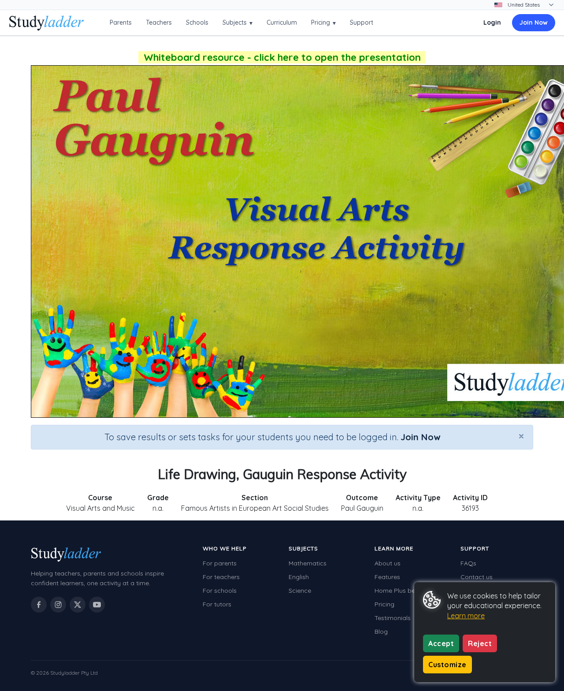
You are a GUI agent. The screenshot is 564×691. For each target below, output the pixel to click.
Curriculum (282, 22)
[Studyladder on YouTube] (97, 605)
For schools (220, 590)
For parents (220, 563)
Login (492, 22)
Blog (381, 631)
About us (388, 563)
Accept (441, 643)
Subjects (237, 23)
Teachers (159, 22)
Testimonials (393, 618)
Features (387, 577)
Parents (121, 22)
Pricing (323, 23)
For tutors (217, 604)
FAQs (468, 563)
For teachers (221, 577)
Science (300, 590)
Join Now (533, 22)
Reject (480, 643)
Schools (197, 22)
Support (361, 22)
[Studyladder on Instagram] (58, 605)
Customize (447, 664)
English (299, 577)
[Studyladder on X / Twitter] (77, 605)
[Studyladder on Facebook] (39, 605)
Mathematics (308, 563)
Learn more (466, 615)
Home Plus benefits (403, 590)
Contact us (476, 577)
